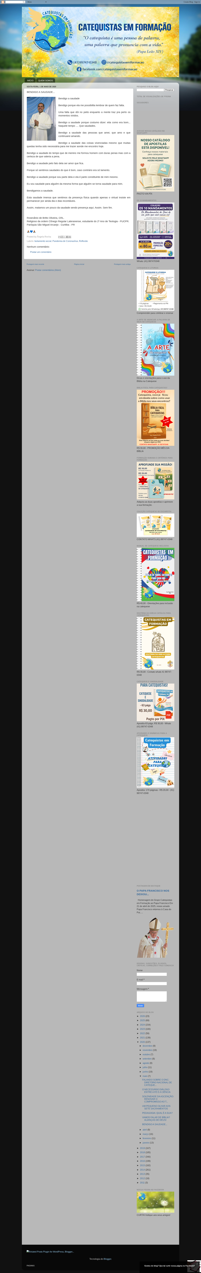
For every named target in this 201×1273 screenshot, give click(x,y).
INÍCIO (30, 80)
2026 (142, 1016)
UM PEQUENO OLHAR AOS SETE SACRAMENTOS (156, 1107)
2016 (142, 1161)
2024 (142, 1024)
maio (145, 1076)
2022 (142, 1033)
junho (146, 1071)
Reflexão (83, 241)
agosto (146, 1063)
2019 (142, 1148)
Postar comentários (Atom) (48, 270)
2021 (142, 1037)
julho (145, 1067)
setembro (147, 1058)
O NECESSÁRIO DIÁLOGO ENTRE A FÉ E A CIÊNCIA (156, 1090)
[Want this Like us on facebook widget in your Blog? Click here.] (197, 1270)
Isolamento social (42, 241)
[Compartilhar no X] (64, 237)
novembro (148, 1050)
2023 (142, 1029)
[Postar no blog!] (62, 237)
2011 (142, 1182)
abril (145, 1129)
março (146, 1134)
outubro (147, 1054)
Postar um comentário (40, 252)
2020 (142, 1042)
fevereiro (147, 1138)
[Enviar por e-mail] (59, 237)
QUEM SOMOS (45, 80)
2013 (142, 1174)
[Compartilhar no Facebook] (67, 237)
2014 (142, 1169)
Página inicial (79, 264)
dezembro (148, 1046)
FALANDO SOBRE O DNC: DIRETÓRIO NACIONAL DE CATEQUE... (157, 1082)
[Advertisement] (155, 840)
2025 (142, 1020)
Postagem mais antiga (122, 264)
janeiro (146, 1142)
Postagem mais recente (35, 264)
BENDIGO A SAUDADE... (154, 1124)
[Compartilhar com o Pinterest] (70, 237)
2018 (142, 1152)
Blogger (107, 1259)
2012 (142, 1178)
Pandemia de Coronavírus (65, 241)
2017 (142, 1156)
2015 (142, 1165)
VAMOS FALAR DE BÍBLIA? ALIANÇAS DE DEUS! (156, 1118)
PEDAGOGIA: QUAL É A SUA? (157, 1113)
